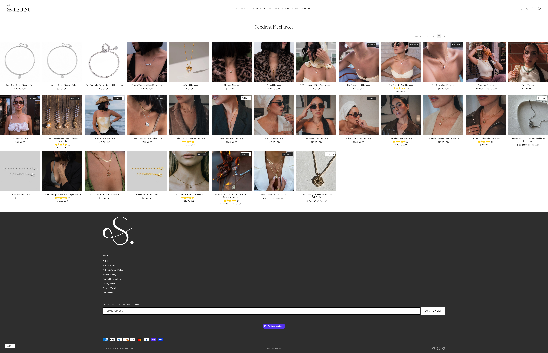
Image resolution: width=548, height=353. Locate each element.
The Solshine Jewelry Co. (121, 348)
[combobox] (10, 346)
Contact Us (108, 292)
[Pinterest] (443, 348)
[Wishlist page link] (539, 8)
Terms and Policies (274, 348)
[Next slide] (36, 62)
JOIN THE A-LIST (433, 311)
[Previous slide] (4, 62)
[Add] (120, 77)
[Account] (526, 9)
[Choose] (35, 77)
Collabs (106, 261)
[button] (430, 36)
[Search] (520, 9)
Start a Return (109, 265)
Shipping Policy (109, 274)
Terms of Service (110, 288)
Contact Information (112, 279)
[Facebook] (433, 348)
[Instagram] (438, 348)
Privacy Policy (109, 283)
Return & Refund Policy (113, 270)
